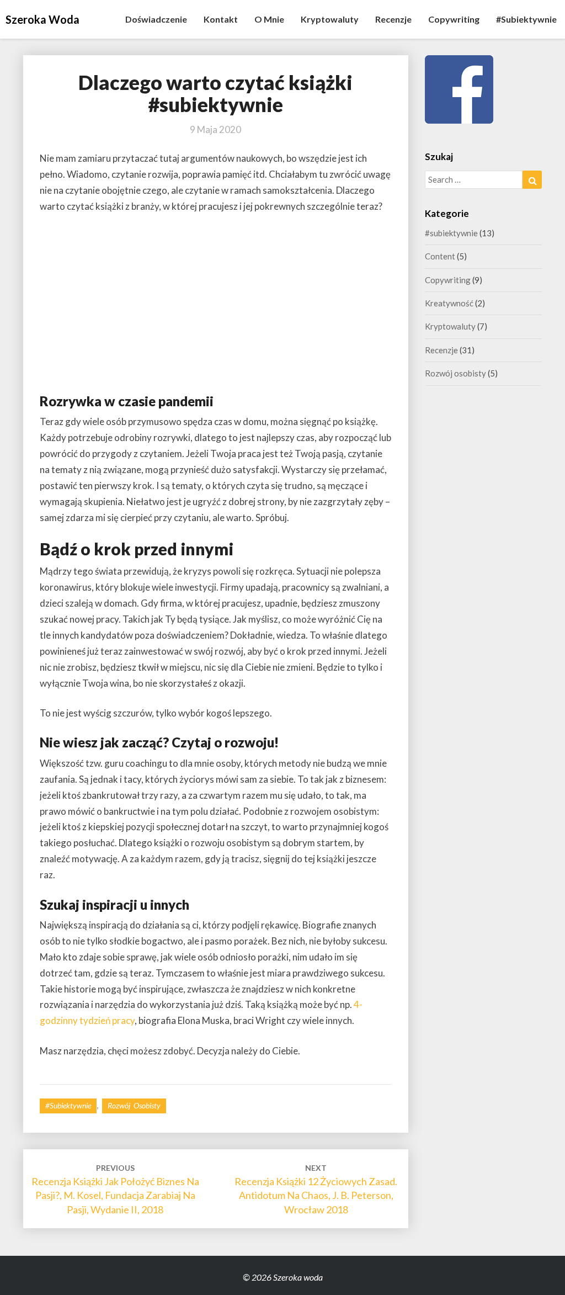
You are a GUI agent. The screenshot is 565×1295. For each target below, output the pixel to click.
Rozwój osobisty (134, 1105)
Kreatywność (449, 303)
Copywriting (453, 19)
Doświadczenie (156, 19)
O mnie (269, 19)
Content (440, 256)
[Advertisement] (216, 306)
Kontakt (221, 19)
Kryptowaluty (330, 19)
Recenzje (393, 19)
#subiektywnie (526, 19)
